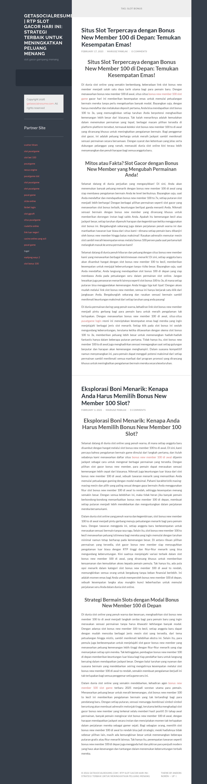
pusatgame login (91, 320)
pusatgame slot (31, 176)
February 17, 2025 (92, 51)
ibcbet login (30, 207)
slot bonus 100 (31, 263)
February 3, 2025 (91, 410)
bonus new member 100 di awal (152, 457)
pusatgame (29, 163)
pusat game (30, 195)
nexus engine (30, 169)
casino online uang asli (35, 238)
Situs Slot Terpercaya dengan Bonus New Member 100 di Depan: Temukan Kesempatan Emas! (131, 37)
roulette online (31, 226)
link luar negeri (31, 232)
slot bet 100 (30, 157)
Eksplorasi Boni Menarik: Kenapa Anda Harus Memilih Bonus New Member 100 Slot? (124, 395)
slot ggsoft (29, 213)
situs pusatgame (32, 219)
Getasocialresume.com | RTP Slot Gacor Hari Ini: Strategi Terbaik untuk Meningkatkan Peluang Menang (55, 34)
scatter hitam (31, 144)
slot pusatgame (31, 151)
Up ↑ (174, 776)
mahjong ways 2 (32, 257)
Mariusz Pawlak (117, 51)
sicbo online (30, 201)
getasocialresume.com (40, 103)
